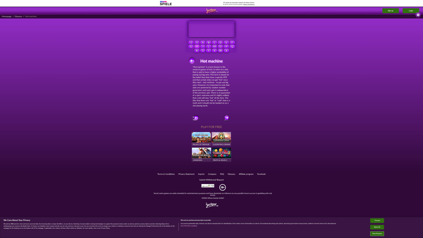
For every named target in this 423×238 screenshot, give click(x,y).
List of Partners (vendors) (189, 226)
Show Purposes (377, 233)
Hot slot (226, 118)
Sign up (390, 11)
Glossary (18, 17)
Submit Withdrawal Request (211, 180)
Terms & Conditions (166, 174)
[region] (211, 227)
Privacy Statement (186, 174)
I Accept (377, 220)
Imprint (201, 174)
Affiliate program (246, 174)
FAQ (222, 174)
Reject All (377, 227)
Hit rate (195, 118)
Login (411, 11)
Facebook (261, 174)
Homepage (6, 17)
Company (212, 174)
